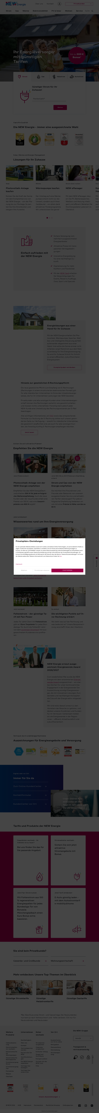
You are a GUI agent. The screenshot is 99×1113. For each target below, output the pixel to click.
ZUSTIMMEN (67, 570)
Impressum (19, 564)
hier (60, 556)
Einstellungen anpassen (42, 570)
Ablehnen (24, 570)
